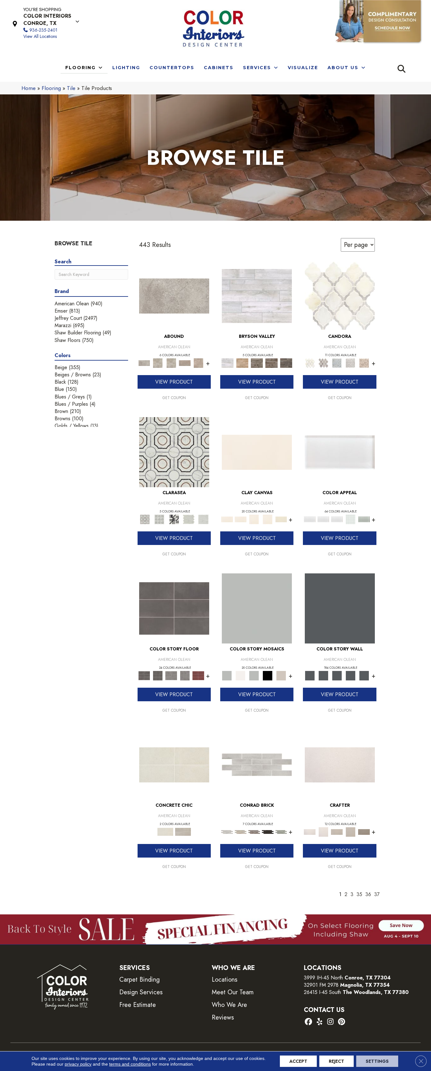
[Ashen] (185, 363)
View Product (174, 382)
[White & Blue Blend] (337, 363)
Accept (298, 1061)
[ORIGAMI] (364, 832)
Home (28, 88)
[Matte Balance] (254, 675)
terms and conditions (130, 1064)
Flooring (51, 88)
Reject (336, 1061)
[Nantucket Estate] (257, 363)
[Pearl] (340, 452)
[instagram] (330, 1022)
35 (359, 894)
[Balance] (257, 608)
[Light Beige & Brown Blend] (364, 363)
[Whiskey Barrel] (242, 363)
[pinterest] (341, 1022)
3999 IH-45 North (323, 977)
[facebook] (308, 1022)
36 (368, 894)
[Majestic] (188, 519)
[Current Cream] (174, 764)
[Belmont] (159, 519)
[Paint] (281, 519)
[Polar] (257, 764)
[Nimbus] (174, 295)
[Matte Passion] (198, 675)
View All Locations (40, 36)
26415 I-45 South (356, 992)
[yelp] (319, 1022)
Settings (377, 1061)
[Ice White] (240, 675)
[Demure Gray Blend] (323, 363)
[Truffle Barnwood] (286, 363)
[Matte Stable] (281, 675)
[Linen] (240, 832)
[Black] (268, 675)
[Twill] (337, 832)
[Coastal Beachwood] (257, 295)
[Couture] (174, 519)
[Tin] (254, 832)
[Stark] (268, 832)
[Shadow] (340, 608)
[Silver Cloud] (364, 519)
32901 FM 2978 (347, 985)
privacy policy (78, 1064)
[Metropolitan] (174, 452)
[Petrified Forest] (271, 363)
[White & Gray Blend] (350, 363)
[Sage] (281, 832)
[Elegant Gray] (183, 832)
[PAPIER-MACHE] (340, 764)
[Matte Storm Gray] (171, 675)
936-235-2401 (43, 30)
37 (377, 894)
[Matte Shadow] (174, 608)
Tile (71, 88)
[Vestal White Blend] (340, 295)
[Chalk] (257, 452)
